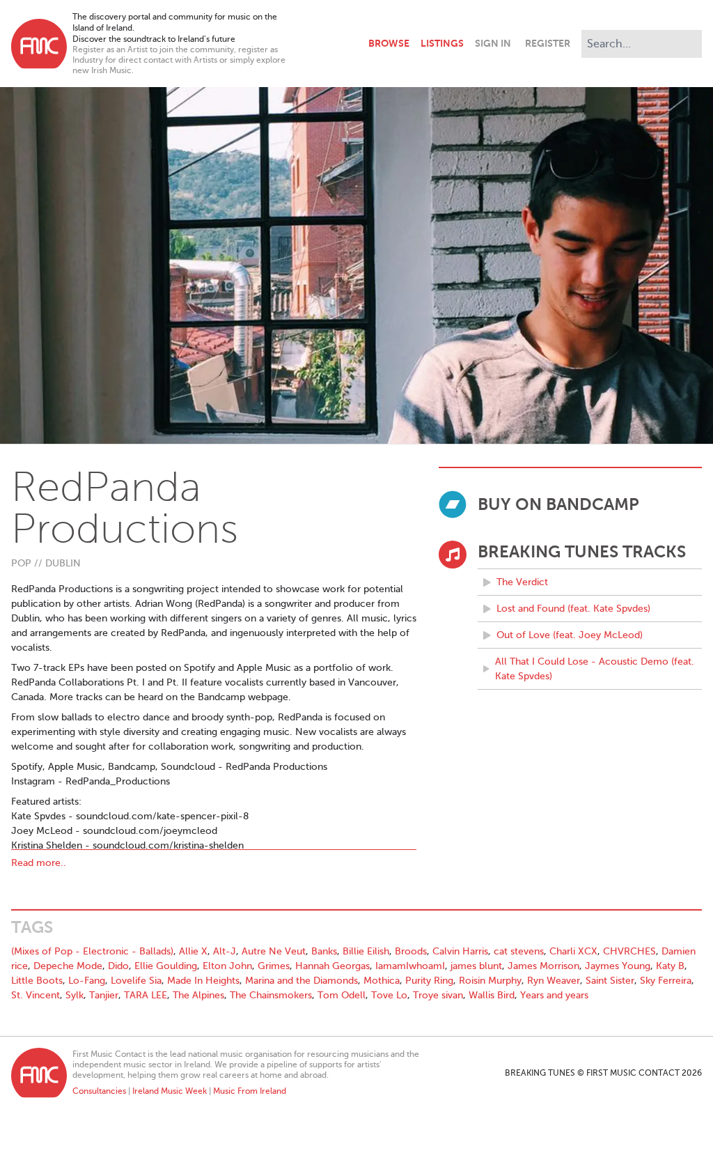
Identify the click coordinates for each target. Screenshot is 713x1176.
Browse (388, 43)
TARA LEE (145, 995)
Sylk (74, 995)
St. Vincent (35, 995)
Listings (442, 43)
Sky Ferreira (665, 980)
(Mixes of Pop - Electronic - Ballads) (92, 951)
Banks (324, 951)
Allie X (193, 951)
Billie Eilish (366, 951)
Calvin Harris (460, 951)
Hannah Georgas (332, 966)
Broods (411, 951)
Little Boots (37, 980)
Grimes (274, 966)
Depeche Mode (67, 966)
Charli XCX (573, 951)
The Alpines (198, 995)
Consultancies (99, 1091)
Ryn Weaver (553, 980)
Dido (118, 966)
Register (547, 43)
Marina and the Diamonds (301, 980)
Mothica (381, 980)
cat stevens (519, 951)
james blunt (476, 966)
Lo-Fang (86, 980)
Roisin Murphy (490, 980)
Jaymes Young (617, 966)
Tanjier (103, 995)
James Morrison (543, 966)
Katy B (670, 966)
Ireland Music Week (169, 1091)
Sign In (493, 43)
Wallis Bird (492, 995)
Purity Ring (429, 980)
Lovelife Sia (136, 980)
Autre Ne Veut (274, 951)
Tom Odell (342, 995)
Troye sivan (438, 995)
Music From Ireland (249, 1091)
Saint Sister (610, 980)
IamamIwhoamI (410, 966)
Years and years (554, 995)
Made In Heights (203, 980)
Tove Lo (389, 995)
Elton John (227, 966)
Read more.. (38, 863)
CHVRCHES (629, 951)
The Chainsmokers (271, 995)
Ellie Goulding (165, 966)
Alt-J (224, 951)
